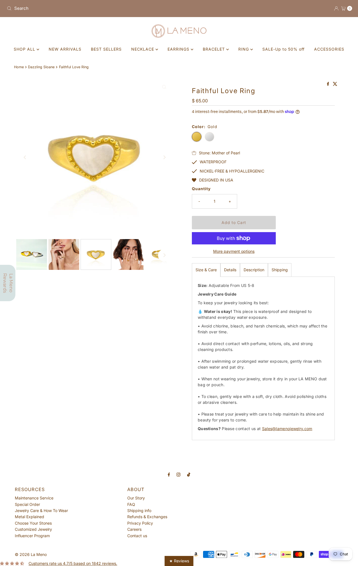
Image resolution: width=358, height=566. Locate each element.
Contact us (137, 535)
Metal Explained (29, 516)
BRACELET (214, 49)
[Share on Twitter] (335, 84)
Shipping (280, 269)
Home (19, 67)
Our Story (136, 498)
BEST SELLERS (106, 49)
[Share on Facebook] (328, 84)
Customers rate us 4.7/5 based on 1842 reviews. (73, 563)
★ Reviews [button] (179, 560)
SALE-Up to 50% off (283, 49)
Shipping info (139, 510)
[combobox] (90, 8)
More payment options (234, 251)
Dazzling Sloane (41, 67)
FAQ (131, 504)
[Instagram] (178, 474)
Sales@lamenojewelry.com (287, 428)
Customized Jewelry (33, 529)
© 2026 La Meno (31, 554)
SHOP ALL (25, 49)
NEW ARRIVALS (65, 49)
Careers (134, 529)
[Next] (164, 157)
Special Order (27, 504)
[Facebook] (169, 474)
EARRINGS (179, 49)
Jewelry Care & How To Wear (41, 510)
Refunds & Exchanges (147, 516)
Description (254, 269)
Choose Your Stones (33, 523)
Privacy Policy (140, 523)
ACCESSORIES (329, 49)
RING (244, 49)
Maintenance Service (34, 498)
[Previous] (25, 157)
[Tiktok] (188, 474)
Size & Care (206, 269)
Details (230, 269)
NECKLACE (143, 49)
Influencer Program (32, 535)
